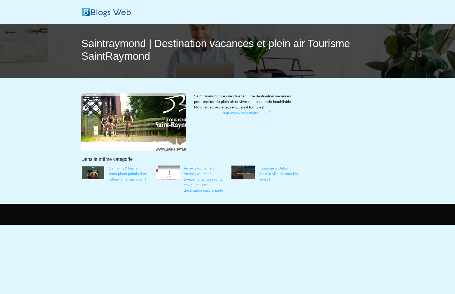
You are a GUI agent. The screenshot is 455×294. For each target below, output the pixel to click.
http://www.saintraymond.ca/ (246, 113)
